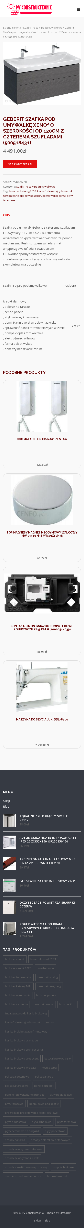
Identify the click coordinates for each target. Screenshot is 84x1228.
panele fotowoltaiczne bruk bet (24, 1094)
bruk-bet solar (45, 968)
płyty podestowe (55, 1131)
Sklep (6, 801)
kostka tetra (49, 1067)
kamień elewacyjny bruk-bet (54, 191)
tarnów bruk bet (57, 1176)
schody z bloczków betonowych (50, 1140)
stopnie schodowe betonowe (23, 1176)
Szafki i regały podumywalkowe (42, 27)
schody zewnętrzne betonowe (24, 1149)
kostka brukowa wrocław (20, 1067)
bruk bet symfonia (16, 1004)
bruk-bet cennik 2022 (18, 968)
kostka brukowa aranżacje (21, 1040)
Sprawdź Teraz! (20, 164)
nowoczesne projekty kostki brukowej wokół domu (34, 196)
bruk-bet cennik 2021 (43, 959)
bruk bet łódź (67, 1004)
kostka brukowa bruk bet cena (24, 1049)
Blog (6, 806)
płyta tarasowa (66, 1122)
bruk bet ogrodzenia (17, 995)
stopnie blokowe (63, 1167)
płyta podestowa (15, 1122)
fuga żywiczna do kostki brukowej (26, 1013)
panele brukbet (43, 1086)
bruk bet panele (46, 995)
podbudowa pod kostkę (44, 1104)
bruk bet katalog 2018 (22, 191)
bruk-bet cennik (14, 959)
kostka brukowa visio (57, 1058)
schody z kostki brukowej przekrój (26, 1167)
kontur (50, 1022)
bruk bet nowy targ (49, 986)
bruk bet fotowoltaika (18, 977)
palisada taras (44, 1076)
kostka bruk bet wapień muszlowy (26, 1031)
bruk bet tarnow (43, 1004)
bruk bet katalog (48, 977)
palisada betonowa (17, 1076)
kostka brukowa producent (22, 1058)
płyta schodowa (41, 1122)
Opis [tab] (6, 215)
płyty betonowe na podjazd (22, 1131)
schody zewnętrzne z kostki (22, 1158)
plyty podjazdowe (61, 1094)
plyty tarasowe (14, 1104)
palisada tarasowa (16, 1086)
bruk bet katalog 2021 (18, 986)
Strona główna (12, 27)
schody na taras (15, 1140)
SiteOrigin (66, 1213)
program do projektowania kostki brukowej (31, 1113)
